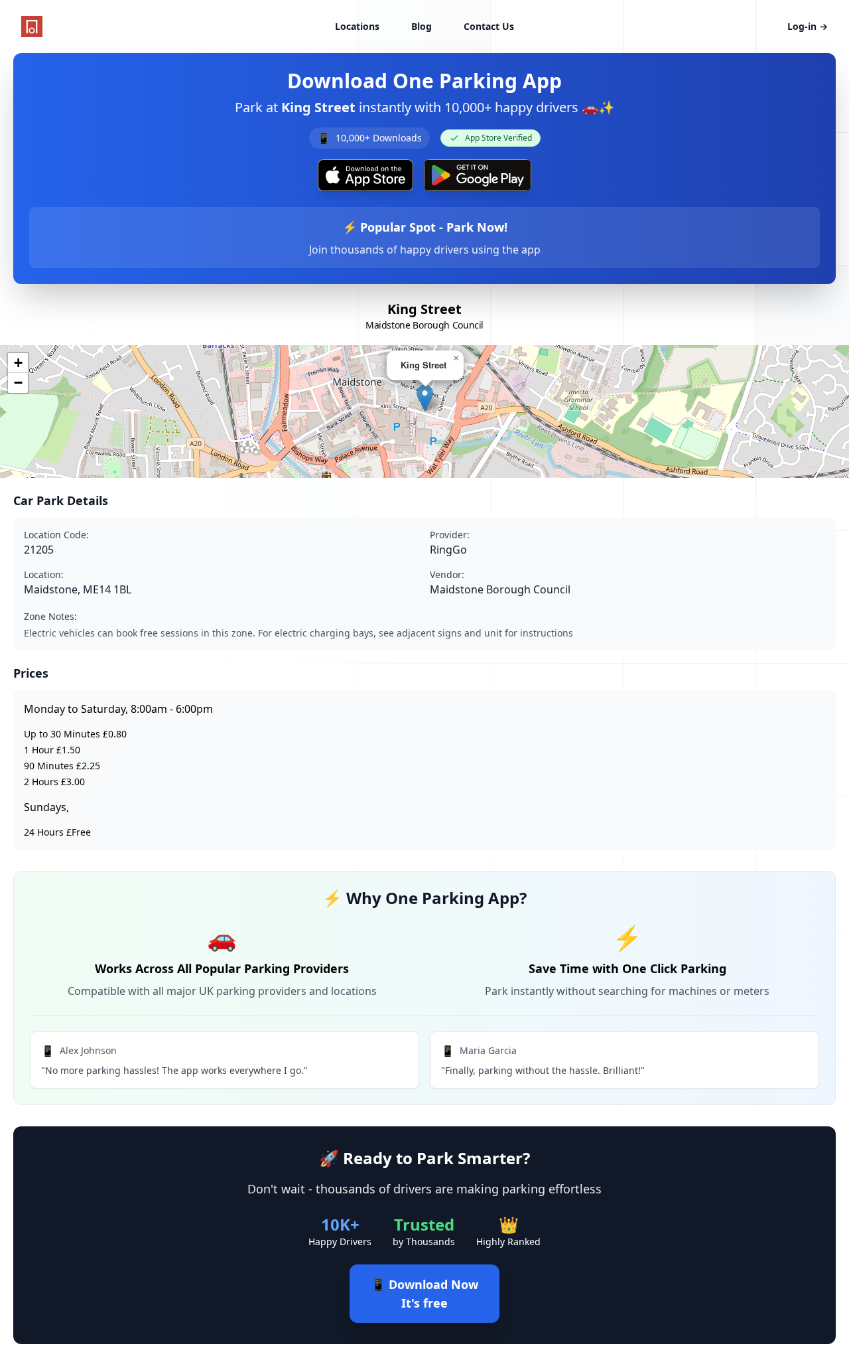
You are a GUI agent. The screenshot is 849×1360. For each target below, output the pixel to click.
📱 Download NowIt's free (424, 1293)
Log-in (807, 26)
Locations (357, 26)
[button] (425, 398)
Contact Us (489, 26)
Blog (421, 26)
